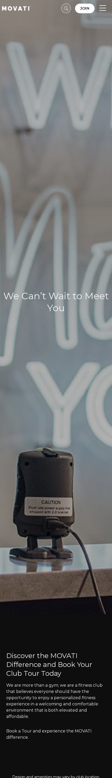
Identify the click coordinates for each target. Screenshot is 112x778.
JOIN (84, 8)
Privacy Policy (72, 746)
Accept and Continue (51, 767)
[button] (66, 8)
